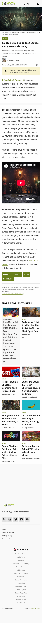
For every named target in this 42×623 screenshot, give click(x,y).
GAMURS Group (35, 609)
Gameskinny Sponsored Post (9, 356)
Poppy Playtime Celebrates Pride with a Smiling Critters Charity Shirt (10, 452)
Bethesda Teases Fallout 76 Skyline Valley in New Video (30, 451)
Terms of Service (8, 532)
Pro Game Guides (21, 554)
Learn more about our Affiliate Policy (12, 294)
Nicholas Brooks (8, 428)
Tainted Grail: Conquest (13, 80)
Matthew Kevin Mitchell (31, 458)
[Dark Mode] (28, 3)
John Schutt (26, 334)
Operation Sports (21, 586)
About (4, 529)
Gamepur (21, 560)
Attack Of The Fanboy (21, 564)
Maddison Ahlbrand (29, 397)
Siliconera (21, 570)
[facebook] (21, 519)
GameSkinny (21, 583)
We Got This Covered (21, 573)
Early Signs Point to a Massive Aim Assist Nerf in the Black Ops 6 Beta (30, 327)
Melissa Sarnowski (9, 394)
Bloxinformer (21, 599)
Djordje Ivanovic (28, 428)
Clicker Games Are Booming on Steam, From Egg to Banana (31, 420)
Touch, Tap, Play (21, 593)
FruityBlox (21, 596)
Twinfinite (21, 557)
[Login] (37, 3)
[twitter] (15, 519)
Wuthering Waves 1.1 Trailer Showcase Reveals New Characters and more (31, 387)
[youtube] (27, 519)
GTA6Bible (21, 603)
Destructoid (21, 577)
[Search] (23, 3)
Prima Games (21, 567)
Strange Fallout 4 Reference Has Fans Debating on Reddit (10, 420)
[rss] (4, 519)
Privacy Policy (7, 536)
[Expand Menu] (33, 3)
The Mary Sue (21, 590)
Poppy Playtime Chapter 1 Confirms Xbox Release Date (10, 386)
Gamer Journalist (21, 580)
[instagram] (9, 519)
